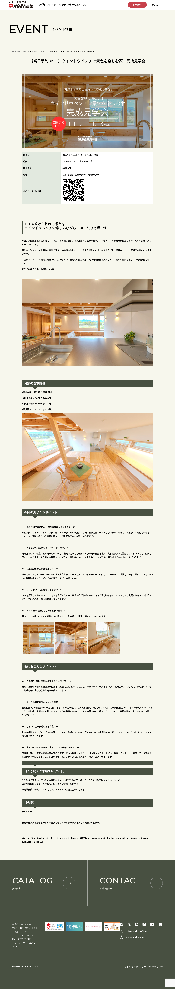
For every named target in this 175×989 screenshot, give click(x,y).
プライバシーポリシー (152, 966)
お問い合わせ (120, 883)
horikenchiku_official (136, 931)
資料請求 (137, 5)
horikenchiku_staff (135, 937)
